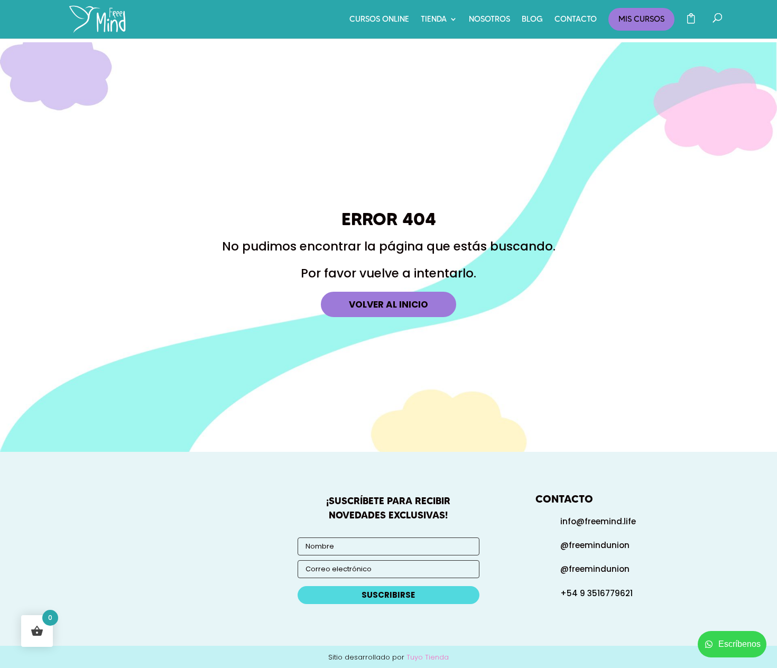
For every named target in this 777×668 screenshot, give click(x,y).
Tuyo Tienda (427, 657)
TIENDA (434, 19)
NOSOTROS (489, 19)
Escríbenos (739, 643)
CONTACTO (575, 19)
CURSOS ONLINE (379, 19)
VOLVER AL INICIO (388, 304)
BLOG (532, 19)
